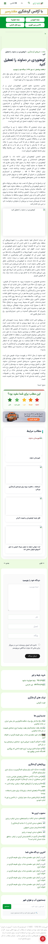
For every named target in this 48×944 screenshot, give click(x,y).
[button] (29, 3)
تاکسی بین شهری (35, 25)
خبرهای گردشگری (34, 51)
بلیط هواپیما (15, 19)
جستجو (7, 906)
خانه (43, 51)
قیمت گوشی (41, 702)
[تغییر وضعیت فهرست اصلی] (5, 3)
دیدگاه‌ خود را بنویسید (19, 69)
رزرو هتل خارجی (15, 25)
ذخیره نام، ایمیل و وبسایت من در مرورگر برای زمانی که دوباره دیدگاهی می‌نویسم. (24, 647)
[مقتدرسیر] (24, 11)
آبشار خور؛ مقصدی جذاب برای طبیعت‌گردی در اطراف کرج (26, 859)
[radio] (37, 402)
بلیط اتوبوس (35, 19)
